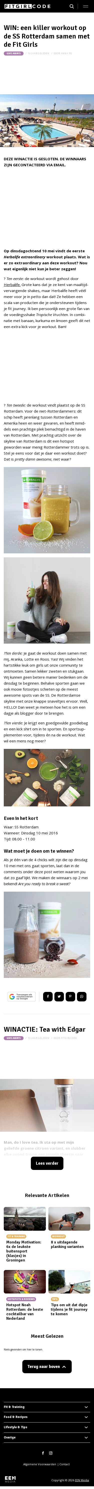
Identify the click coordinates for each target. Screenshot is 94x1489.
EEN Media (82, 1480)
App (81, 996)
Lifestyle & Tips (15, 1427)
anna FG (66, 53)
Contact (64, 1464)
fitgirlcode (69, 1038)
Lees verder (47, 1163)
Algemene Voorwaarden (39, 1464)
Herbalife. (12, 284)
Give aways (14, 53)
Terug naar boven (43, 1366)
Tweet (59, 996)
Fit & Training (14, 1407)
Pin (70, 996)
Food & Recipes (16, 1417)
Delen (48, 996)
